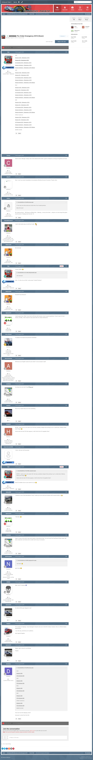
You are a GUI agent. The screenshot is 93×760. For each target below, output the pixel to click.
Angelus (8, 623)
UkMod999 (8, 492)
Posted (19, 52)
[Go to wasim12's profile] (8, 413)
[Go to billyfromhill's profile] (8, 252)
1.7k (9, 235)
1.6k (9, 439)
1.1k (9, 192)
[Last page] (15, 47)
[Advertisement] (35, 25)
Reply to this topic (62, 41)
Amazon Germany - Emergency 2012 (23, 65)
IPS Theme (3, 757)
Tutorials (80, 9)
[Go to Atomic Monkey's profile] (8, 366)
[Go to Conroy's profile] (8, 163)
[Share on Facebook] (7, 749)
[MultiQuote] (16, 133)
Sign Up (15, 2)
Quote (19, 133)
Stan (9, 37)
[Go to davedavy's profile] (8, 671)
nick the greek (8, 556)
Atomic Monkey (8, 358)
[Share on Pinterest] (13, 749)
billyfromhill (8, 244)
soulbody (8, 383)
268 (9, 373)
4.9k (9, 328)
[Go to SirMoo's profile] (8, 206)
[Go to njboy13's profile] (8, 184)
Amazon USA (19, 673)
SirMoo (8, 198)
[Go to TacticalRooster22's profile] (8, 228)
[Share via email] (11, 749)
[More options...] (66, 52)
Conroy (8, 155)
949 (9, 399)
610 (9, 507)
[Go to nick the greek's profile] (8, 564)
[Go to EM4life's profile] (8, 589)
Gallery (72, 9)
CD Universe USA (20, 675)
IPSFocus (8, 757)
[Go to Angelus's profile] (8, 631)
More (87, 9)
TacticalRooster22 (8, 220)
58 (9, 420)
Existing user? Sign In (6, 2)
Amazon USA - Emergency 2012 (22, 57)
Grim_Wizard (8, 334)
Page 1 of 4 (20, 47)
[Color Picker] (22, 2)
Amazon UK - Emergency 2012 (22, 75)
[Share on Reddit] (9, 749)
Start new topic (49, 41)
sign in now (32, 730)
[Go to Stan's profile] (3, 37)
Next (12, 47)
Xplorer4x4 (8, 312)
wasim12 (8, 405)
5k (8, 71)
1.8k (9, 571)
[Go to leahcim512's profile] (8, 612)
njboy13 (8, 176)
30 (9, 620)
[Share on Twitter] (5, 749)
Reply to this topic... (14, 737)
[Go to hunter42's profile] (8, 431)
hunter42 (8, 424)
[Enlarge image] (36, 224)
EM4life (8, 582)
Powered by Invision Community (86, 757)
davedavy (8, 663)
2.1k (9, 349)
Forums (57, 9)
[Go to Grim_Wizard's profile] (8, 342)
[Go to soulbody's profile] (8, 391)
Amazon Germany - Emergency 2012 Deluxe (25, 67)
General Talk (21, 37)
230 (9, 213)
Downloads (65, 9)
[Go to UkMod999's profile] (8, 499)
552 (9, 597)
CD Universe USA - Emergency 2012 (23, 62)
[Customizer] (19, 2)
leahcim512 (8, 604)
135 (9, 170)
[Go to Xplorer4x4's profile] (8, 320)
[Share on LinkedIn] (2, 749)
